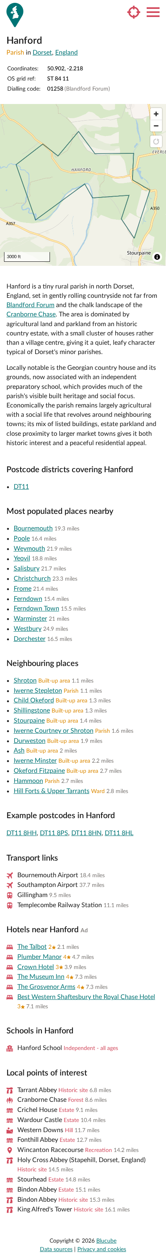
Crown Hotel (35, 967)
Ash (19, 750)
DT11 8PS (54, 833)
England (66, 52)
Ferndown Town (36, 608)
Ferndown (28, 599)
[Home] (14, 15)
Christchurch (32, 578)
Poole (22, 538)
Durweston (30, 741)
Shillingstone (32, 710)
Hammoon (28, 781)
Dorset (42, 52)
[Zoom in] (156, 114)
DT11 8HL (119, 833)
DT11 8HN (86, 833)
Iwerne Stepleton (38, 690)
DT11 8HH (21, 833)
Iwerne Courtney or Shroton (53, 731)
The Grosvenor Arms (46, 987)
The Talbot (32, 947)
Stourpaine (29, 720)
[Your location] (133, 12)
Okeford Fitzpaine (39, 771)
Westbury (28, 629)
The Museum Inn (40, 977)
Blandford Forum (30, 305)
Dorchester (30, 639)
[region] (83, 185)
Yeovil (22, 558)
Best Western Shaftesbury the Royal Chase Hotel (86, 997)
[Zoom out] (156, 126)
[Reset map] (156, 141)
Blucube (106, 1241)
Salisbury (26, 568)
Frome (22, 588)
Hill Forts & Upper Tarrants (51, 791)
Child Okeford (34, 700)
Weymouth (29, 548)
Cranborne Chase (31, 314)
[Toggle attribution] (157, 257)
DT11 (21, 487)
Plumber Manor (39, 957)
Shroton (25, 680)
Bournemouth (33, 528)
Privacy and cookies (101, 1249)
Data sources (56, 1249)
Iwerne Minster (35, 760)
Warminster (30, 618)
